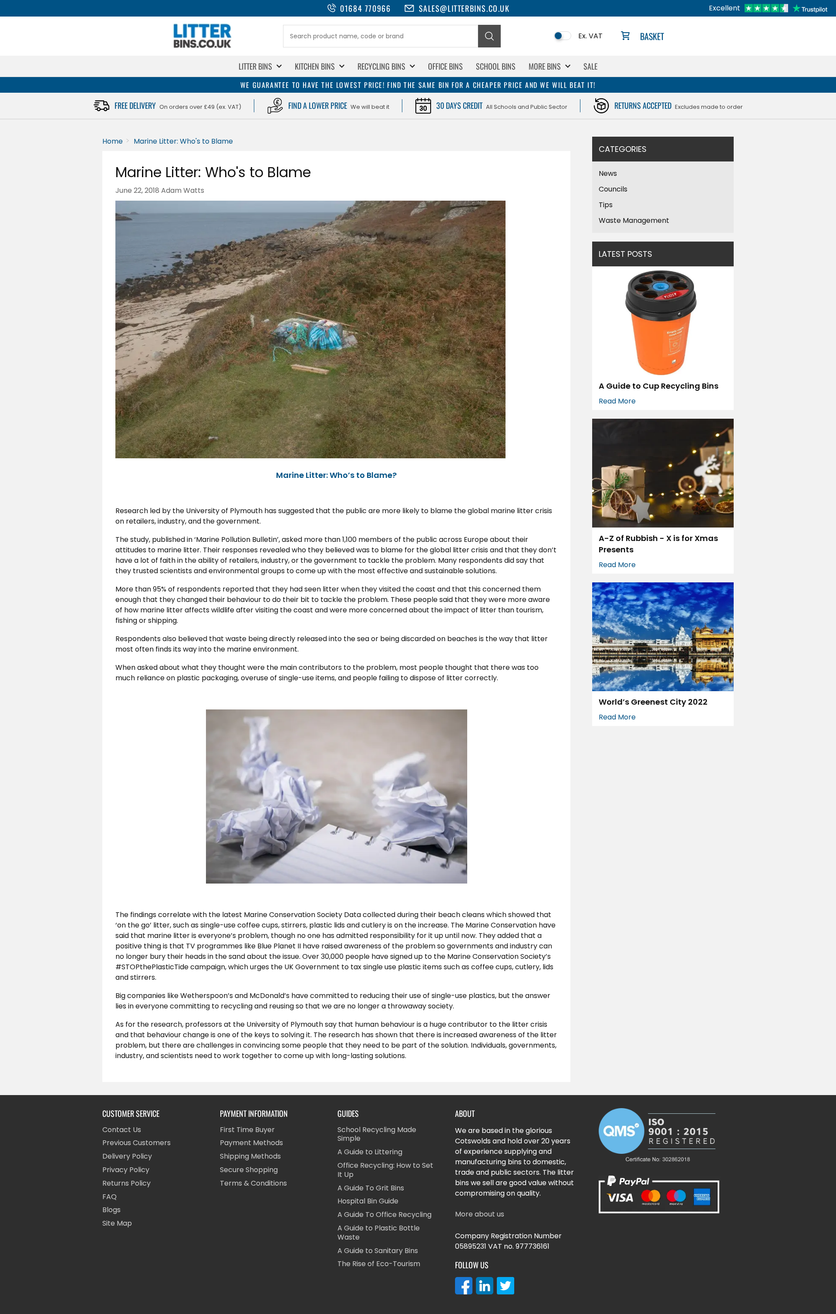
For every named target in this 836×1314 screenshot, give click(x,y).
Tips (606, 205)
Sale (590, 66)
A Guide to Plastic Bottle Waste (378, 1233)
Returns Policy (126, 1183)
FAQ (109, 1197)
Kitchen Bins (315, 66)
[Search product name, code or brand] (489, 36)
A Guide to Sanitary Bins (377, 1251)
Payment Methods (251, 1143)
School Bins (496, 66)
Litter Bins (255, 66)
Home (112, 141)
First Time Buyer (247, 1130)
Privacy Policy (125, 1170)
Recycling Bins (381, 66)
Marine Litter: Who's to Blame (183, 141)
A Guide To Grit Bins (370, 1188)
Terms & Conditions (253, 1183)
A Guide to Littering (369, 1152)
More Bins (545, 66)
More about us (479, 1214)
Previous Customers (136, 1143)
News (608, 173)
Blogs (111, 1210)
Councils (613, 189)
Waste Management (634, 220)
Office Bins (445, 66)
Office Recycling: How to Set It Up (385, 1170)
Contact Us (121, 1130)
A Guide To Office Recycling (384, 1215)
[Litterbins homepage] (202, 48)
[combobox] (380, 36)
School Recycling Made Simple (376, 1135)
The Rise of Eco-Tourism (378, 1264)
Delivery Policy (127, 1156)
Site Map (117, 1223)
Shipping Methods (250, 1156)
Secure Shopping (249, 1170)
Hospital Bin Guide (367, 1201)
